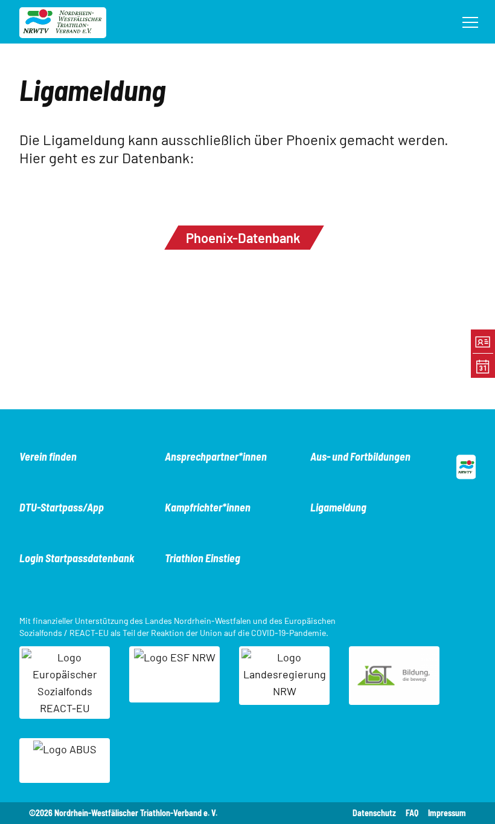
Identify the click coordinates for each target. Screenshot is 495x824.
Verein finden (48, 456)
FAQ (412, 813)
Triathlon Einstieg (202, 558)
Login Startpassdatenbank (77, 558)
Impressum (447, 813)
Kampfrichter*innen (208, 507)
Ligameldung (338, 507)
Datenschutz (374, 813)
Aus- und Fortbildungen (360, 456)
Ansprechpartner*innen (216, 456)
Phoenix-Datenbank (243, 237)
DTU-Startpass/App (61, 507)
